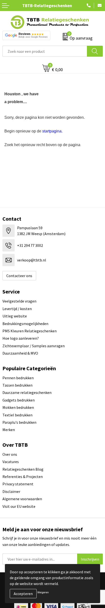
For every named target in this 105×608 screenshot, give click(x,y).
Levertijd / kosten (17, 308)
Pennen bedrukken (18, 377)
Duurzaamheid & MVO (20, 353)
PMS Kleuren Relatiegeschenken (29, 330)
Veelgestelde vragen (19, 301)
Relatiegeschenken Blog (22, 469)
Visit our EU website (18, 506)
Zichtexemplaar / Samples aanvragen (33, 345)
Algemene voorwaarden (22, 498)
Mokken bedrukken (18, 407)
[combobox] (44, 51)
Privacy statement (17, 483)
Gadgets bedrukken (18, 400)
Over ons (9, 454)
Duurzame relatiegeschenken (27, 392)
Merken (8, 429)
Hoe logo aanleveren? (20, 338)
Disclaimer (11, 491)
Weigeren (43, 592)
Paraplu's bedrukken (19, 422)
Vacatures (10, 461)
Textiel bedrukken (17, 415)
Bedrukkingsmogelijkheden (25, 323)
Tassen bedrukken (17, 385)
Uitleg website (14, 316)
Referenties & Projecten (22, 476)
